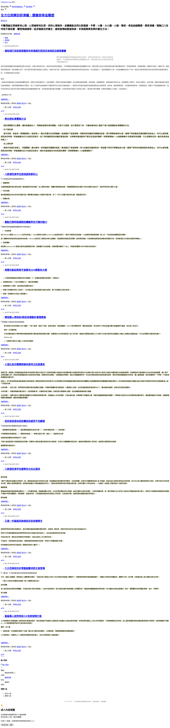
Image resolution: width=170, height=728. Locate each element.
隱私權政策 (96, 701)
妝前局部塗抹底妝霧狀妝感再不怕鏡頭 (25, 421)
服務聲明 (103, 701)
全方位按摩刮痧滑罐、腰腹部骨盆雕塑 (27, 15)
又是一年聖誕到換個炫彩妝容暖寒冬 (23, 521)
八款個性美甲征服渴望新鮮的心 (21, 174)
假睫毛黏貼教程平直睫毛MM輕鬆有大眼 (26, 270)
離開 (11, 725)
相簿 (6, 38)
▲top (2, 111)
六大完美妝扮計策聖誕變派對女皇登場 (25, 568)
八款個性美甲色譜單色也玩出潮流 (22, 469)
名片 (6, 42)
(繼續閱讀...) (5, 99)
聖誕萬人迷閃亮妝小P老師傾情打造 (23, 616)
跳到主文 (4, 21)
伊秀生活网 (17, 107)
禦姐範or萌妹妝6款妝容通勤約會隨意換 (25, 317)
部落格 (7, 40)
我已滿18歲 (5, 725)
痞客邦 (19, 103)
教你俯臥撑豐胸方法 (15, 119)
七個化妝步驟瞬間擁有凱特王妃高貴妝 (25, 364)
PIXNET (70, 701)
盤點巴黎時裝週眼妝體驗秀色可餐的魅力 (26, 222)
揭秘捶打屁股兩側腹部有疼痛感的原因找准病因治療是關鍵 (35, 51)
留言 (23, 103)
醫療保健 (17, 34)
